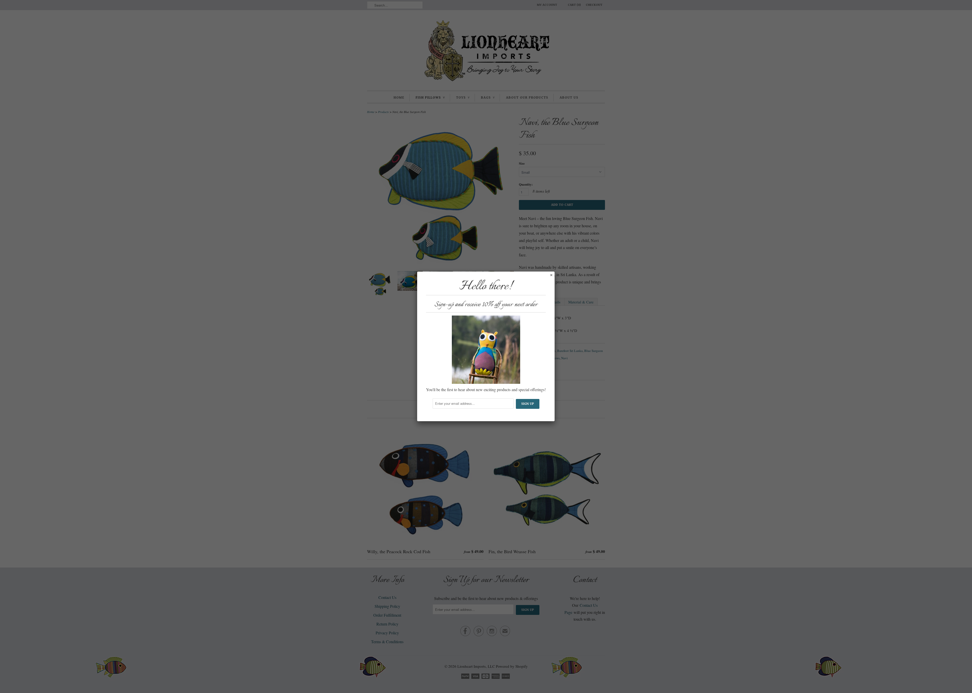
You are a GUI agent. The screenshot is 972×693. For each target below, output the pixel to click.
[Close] (551, 274)
